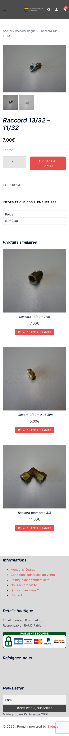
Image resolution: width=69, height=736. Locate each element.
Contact (16, 595)
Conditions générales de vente (33, 575)
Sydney (53, 726)
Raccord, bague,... (27, 31)
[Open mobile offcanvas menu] (4, 9)
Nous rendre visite (24, 585)
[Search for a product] (48, 9)
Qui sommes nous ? (25, 590)
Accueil (7, 31)
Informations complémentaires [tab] (29, 202)
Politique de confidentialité (30, 580)
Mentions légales (23, 569)
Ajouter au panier (48, 163)
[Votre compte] (56, 9)
